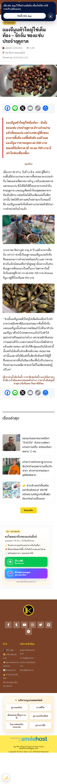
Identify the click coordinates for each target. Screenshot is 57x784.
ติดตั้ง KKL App (24, 15)
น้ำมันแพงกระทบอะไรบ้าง (23, 380)
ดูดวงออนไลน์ (16, 707)
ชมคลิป (28, 164)
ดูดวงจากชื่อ (40, 725)
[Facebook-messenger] (28, 631)
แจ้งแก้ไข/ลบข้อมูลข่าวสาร (28, 748)
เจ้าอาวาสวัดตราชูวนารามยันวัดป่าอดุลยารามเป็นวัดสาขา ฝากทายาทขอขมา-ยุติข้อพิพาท (37, 468)
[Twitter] (40, 625)
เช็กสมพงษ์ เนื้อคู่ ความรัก (16, 716)
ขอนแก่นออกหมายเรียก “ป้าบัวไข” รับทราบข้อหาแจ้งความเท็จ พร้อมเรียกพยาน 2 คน (37, 445)
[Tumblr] (16, 625)
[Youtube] (24, 625)
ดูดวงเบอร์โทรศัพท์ (40, 716)
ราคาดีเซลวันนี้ (31, 376)
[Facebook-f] (8, 625)
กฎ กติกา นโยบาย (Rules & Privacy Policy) (28, 746)
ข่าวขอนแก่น (9, 22)
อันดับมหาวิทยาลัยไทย (32, 383)
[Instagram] (32, 625)
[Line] (48, 625)
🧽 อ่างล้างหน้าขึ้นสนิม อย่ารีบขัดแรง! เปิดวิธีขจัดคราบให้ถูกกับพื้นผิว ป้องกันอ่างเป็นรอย (36, 492)
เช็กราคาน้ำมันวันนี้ (12, 376)
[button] (28, 510)
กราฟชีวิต (40, 707)
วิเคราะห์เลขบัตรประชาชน (16, 725)
